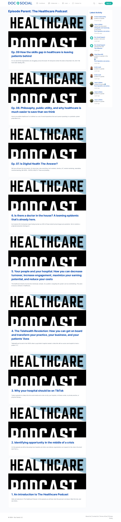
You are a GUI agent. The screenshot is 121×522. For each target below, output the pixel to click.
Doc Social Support (99, 37)
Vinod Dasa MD (98, 54)
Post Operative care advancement (102, 31)
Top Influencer (98, 48)
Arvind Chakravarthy (100, 16)
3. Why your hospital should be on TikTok (37, 390)
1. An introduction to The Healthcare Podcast (39, 494)
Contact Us (95, 516)
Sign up (108, 3)
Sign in (101, 3)
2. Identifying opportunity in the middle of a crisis (42, 442)
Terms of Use (103, 516)
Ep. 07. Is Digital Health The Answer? (34, 163)
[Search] (94, 3)
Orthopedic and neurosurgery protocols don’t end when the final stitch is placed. (102, 28)
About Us (88, 516)
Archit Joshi (97, 67)
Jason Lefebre (98, 24)
